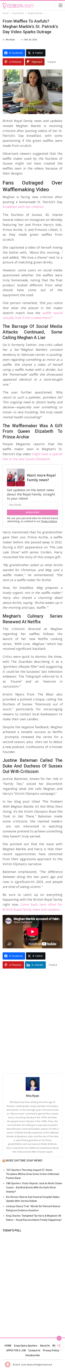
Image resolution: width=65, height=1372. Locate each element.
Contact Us (34, 1350)
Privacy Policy (51, 1350)
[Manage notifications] (7, 1364)
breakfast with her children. (23, 207)
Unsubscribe (32, 1355)
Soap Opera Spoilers (25, 1345)
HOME (8, 1345)
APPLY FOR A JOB (16, 1350)
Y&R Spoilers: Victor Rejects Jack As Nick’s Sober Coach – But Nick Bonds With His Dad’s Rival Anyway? (34, 1187)
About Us (45, 1345)
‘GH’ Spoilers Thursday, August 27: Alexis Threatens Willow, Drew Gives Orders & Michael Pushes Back (32, 1174)
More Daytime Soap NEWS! (24, 1160)
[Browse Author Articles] (32, 1084)
